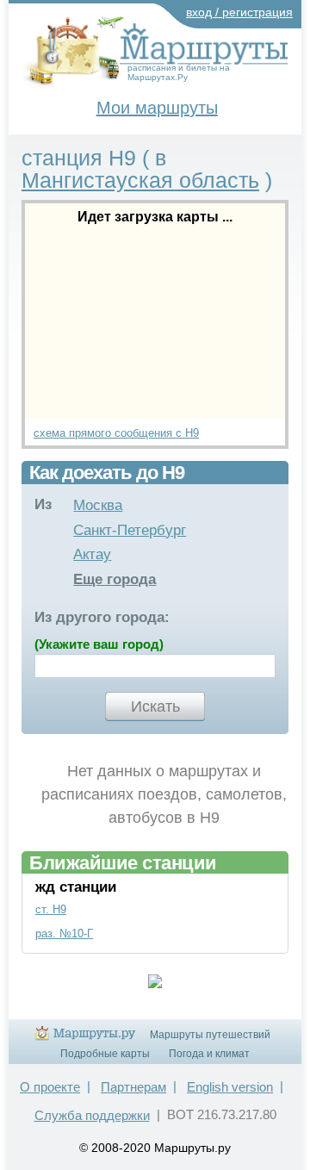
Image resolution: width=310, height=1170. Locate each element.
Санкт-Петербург (129, 530)
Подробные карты (105, 1054)
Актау (92, 554)
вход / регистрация (239, 12)
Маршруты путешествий (210, 1035)
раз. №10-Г (64, 933)
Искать (155, 706)
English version (230, 1087)
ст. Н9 (50, 909)
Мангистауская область (140, 180)
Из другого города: (102, 617)
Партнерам (133, 1087)
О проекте (50, 1087)
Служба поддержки (92, 1115)
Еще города (114, 579)
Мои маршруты (157, 107)
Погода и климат (209, 1054)
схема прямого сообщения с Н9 (116, 432)
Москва (97, 505)
